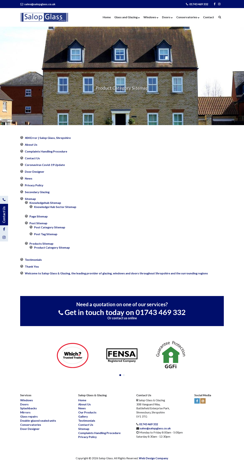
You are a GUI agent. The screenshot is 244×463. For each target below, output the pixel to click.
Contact (208, 17)
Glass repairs (29, 416)
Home (107, 17)
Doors (166, 17)
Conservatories (186, 17)
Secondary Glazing (37, 192)
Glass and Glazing (126, 17)
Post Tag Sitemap (45, 234)
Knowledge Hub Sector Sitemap (55, 207)
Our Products (87, 412)
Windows (149, 17)
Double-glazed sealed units (38, 420)
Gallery (83, 416)
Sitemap (30, 198)
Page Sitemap (38, 216)
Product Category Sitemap (52, 247)
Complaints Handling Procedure (46, 151)
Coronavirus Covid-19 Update (45, 164)
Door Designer (34, 171)
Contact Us (32, 158)
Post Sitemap (38, 223)
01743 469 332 (198, 4)
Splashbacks (28, 408)
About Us (31, 144)
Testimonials (33, 259)
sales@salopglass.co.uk (39, 4)
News (28, 178)
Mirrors (25, 412)
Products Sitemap (41, 243)
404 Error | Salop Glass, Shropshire (48, 137)
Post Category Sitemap (49, 227)
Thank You (32, 266)
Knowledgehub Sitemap (45, 202)
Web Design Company (153, 458)
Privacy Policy (34, 185)
